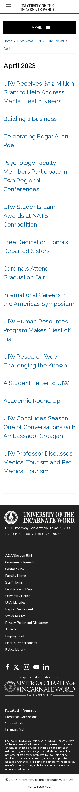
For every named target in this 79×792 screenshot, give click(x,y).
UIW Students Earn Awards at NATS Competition (29, 215)
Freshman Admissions (21, 717)
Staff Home (14, 582)
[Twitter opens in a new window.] (16, 667)
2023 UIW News (51, 41)
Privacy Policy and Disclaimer (26, 622)
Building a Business (30, 118)
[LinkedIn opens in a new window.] (46, 667)
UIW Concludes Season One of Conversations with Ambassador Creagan (39, 427)
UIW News (25, 41)
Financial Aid (14, 729)
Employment (14, 636)
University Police (17, 596)
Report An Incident (19, 609)
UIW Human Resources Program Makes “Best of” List (37, 330)
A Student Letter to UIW (36, 383)
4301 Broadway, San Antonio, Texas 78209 (37, 528)
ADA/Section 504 (18, 555)
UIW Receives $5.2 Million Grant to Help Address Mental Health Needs (38, 92)
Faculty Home (15, 575)
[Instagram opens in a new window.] (26, 667)
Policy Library (15, 649)
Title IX (11, 629)
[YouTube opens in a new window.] (36, 667)
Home (7, 41)
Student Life (14, 723)
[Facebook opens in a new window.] (8, 667)
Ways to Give (15, 616)
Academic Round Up (31, 400)
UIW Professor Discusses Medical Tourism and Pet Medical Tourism (37, 462)
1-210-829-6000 (17, 534)
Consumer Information (21, 562)
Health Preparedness (21, 643)
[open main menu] (10, 6)
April (7, 48)
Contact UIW (15, 569)
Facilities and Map (18, 589)
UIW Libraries (15, 602)
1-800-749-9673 (48, 534)
